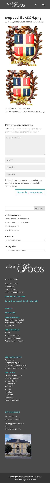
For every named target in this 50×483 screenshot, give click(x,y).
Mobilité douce (11, 416)
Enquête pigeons (12, 226)
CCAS (9, 389)
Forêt (7, 426)
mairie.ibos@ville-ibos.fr (14, 292)
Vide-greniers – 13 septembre (17, 219)
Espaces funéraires (12, 400)
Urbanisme (9, 398)
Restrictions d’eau (12, 230)
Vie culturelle (10, 384)
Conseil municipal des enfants (16, 368)
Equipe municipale (12, 335)
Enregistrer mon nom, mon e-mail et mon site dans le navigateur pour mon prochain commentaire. (23, 183)
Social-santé (10, 386)
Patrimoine (9, 325)
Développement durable (14, 424)
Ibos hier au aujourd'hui (14, 320)
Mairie (7, 333)
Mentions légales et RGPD (25, 479)
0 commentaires (37, 22)
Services (10, 395)
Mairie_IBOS (13, 22)
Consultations (10, 360)
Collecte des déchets (13, 429)
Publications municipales (14, 341)
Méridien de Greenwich (14, 323)
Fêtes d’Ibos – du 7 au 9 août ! (17, 222)
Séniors (9, 392)
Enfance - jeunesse (12, 378)
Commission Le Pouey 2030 (15, 365)
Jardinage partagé (12, 419)
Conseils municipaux (13, 338)
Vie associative (11, 381)
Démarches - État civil (13, 375)
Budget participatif (12, 363)
